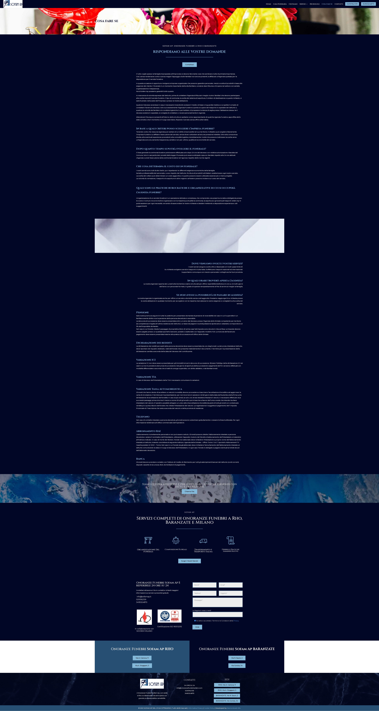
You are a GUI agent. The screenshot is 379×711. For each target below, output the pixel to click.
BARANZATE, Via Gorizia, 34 (227, 701)
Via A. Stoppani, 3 (142, 666)
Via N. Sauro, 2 (237, 658)
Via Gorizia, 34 (237, 666)
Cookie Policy (209, 708)
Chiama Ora (189, 491)
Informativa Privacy (195, 708)
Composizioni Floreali (176, 549)
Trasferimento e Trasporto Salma (203, 550)
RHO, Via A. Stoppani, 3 (227, 690)
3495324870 (141, 602)
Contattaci (189, 65)
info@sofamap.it (143, 597)
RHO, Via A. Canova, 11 (227, 685)
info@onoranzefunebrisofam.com (189, 688)
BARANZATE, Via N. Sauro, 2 (227, 696)
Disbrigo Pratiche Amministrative (230, 550)
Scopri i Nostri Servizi (189, 561)
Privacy (236, 621)
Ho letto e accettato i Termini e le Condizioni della (217, 621)
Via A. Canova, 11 (142, 658)
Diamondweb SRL (234, 708)
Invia (197, 627)
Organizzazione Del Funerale (148, 550)
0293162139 (141, 599)
